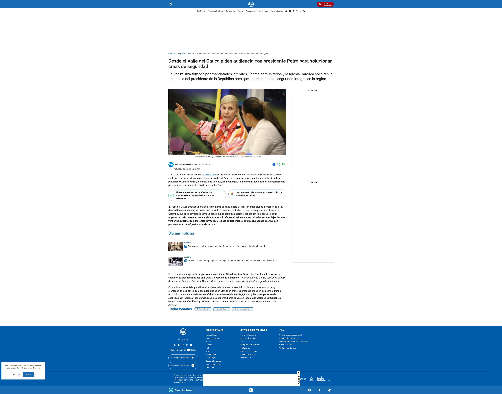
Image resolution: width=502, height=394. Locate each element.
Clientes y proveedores (248, 351)
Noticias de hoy (203, 309)
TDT (242, 341)
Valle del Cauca (210, 174)
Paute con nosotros (247, 354)
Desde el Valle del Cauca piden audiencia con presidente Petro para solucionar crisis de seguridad (233, 54)
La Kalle (209, 345)
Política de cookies (286, 345)
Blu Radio (171, 54)
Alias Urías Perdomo (215, 11)
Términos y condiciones (287, 348)
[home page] (251, 4)
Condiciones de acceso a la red (290, 335)
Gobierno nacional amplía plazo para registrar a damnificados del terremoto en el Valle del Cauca (232, 260)
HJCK (208, 348)
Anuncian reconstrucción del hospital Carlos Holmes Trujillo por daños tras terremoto (227, 246)
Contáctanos (245, 348)
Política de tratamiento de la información (293, 341)
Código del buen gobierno (249, 345)
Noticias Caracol (212, 335)
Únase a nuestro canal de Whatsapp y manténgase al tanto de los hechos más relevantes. (195, 195)
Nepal (266, 11)
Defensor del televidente (249, 338)
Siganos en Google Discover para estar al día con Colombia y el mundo (259, 194)
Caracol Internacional (213, 361)
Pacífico (191, 54)
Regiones (181, 54)
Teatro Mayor (210, 358)
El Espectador (211, 354)
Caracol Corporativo (213, 364)
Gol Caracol (210, 341)
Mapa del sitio (245, 358)
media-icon (251, 390)
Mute (309, 390)
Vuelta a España (277, 11)
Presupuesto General (253, 11)
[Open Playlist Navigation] (333, 390)
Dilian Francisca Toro (242, 309)
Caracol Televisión (212, 338)
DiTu (207, 351)
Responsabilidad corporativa (289, 338)
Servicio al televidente (248, 335)
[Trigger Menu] (170, 4)
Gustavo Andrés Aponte (234, 11)
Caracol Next (210, 367)
